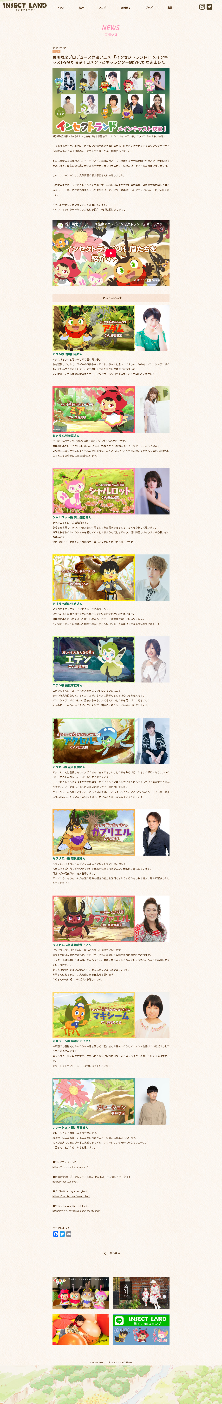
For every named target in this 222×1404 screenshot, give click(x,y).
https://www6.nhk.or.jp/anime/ (70, 1167)
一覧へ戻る (111, 1253)
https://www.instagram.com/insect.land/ (76, 1211)
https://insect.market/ (65, 1181)
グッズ (149, 7)
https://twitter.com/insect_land (71, 1196)
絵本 (81, 7)
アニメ (102, 7)
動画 (170, 7)
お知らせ (126, 7)
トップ (61, 7)
